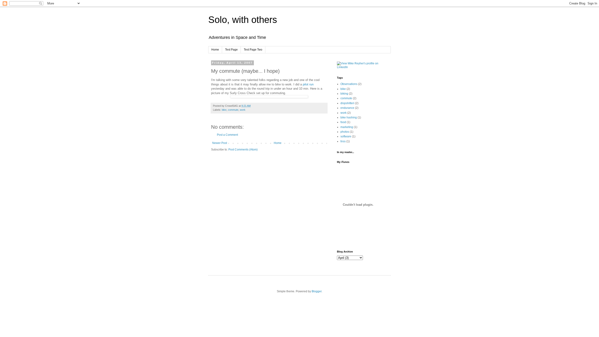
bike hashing (348, 117)
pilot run (308, 84)
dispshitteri (347, 103)
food (343, 122)
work (242, 109)
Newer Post (219, 143)
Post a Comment (227, 134)
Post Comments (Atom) (243, 149)
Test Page (231, 49)
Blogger (316, 291)
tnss (343, 141)
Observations (348, 84)
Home (215, 49)
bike (224, 109)
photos (344, 131)
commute (233, 109)
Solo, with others (242, 20)
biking (344, 93)
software (345, 136)
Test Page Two (253, 49)
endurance (347, 108)
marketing (346, 127)
